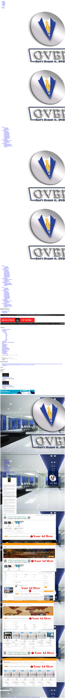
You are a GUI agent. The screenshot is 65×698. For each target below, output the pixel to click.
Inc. (12, 363)
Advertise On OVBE (7, 468)
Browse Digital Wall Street (4, 317)
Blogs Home (6, 127)
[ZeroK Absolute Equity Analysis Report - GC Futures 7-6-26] (9, 496)
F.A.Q (5, 464)
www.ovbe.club (4, 459)
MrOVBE (12, 378)
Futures (33, 363)
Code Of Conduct (7, 462)
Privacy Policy (6, 466)
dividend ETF (19, 364)
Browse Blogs (6, 128)
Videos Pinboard (6, 137)
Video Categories (6, 135)
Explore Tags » (4, 365)
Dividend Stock (8, 363)
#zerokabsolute (4, 364)
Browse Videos (6, 132)
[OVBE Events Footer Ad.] (29, 542)
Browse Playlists (6, 134)
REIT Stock (25, 363)
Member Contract (6, 463)
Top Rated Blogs (6, 129)
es (6, 364)
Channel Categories (7, 136)
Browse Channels (7, 133)
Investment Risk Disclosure (36, 697)
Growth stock (26, 364)
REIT (3, 363)
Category (3, 355)
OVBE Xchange (6, 470)
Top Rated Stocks (7, 142)
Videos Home (6, 131)
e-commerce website (30, 364)
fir (7, 364)
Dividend (16, 364)
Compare (4, 380)
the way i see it (23, 364)
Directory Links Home (7, 144)
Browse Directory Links (7, 283)
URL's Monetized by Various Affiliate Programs (23, 697)
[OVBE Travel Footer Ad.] (28, 600)
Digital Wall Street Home (8, 140)
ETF (22, 363)
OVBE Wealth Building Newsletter (9, 472)
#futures (9, 364)
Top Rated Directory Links (8, 145)
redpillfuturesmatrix (12, 364)
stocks (34, 364)
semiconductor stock (17, 363)
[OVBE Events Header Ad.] (29, 571)
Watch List (10, 317)
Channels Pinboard (7, 138)
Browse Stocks (6, 141)
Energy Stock (29, 363)
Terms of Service (12, 697)
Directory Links (6, 471)
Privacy (8, 697)
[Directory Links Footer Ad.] (29, 657)
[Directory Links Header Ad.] (29, 686)
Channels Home (6, 271)
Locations (5, 146)
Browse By (4, 357)
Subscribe (11, 690)
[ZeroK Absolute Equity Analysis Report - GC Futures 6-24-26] (9, 513)
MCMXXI (35, 363)
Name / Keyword (5, 358)
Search (4, 359)
